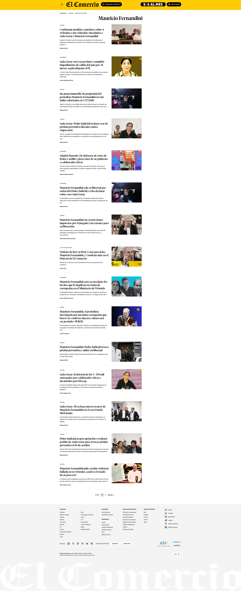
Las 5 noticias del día (66, 247)
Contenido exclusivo (65, 532)
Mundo (62, 534)
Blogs (82, 527)
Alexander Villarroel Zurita (68, 238)
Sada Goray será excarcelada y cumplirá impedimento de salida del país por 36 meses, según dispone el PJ (82, 64)
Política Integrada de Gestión (129, 526)
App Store (115, 543)
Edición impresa (85, 529)
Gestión (146, 514)
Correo (146, 517)
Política (62, 307)
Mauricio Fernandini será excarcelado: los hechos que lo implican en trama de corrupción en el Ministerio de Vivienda (83, 285)
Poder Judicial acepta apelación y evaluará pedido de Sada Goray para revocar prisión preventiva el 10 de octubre (84, 441)
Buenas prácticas (128, 517)
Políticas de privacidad (129, 522)
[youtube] (82, 543)
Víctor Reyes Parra (65, 393)
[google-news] (92, 543)
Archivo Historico (86, 524)
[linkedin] (87, 543)
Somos (62, 529)
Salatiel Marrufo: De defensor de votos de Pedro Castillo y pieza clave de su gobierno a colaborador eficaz (84, 158)
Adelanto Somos (106, 529)
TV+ (82, 519)
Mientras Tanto (106, 534)
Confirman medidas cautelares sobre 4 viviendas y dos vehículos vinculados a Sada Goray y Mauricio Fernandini (82, 32)
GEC (145, 512)
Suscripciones (106, 512)
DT (60, 527)
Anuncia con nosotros (129, 519)
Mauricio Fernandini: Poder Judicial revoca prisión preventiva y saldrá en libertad (84, 348)
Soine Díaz (63, 268)
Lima (61, 537)
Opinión (62, 524)
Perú (82, 512)
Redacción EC (64, 48)
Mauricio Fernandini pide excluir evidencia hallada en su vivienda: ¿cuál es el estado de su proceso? (84, 471)
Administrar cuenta (107, 514)
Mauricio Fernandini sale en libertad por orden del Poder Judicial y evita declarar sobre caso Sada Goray (83, 191)
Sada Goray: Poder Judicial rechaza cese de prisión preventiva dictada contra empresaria (84, 126)
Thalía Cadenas (64, 333)
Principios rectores (128, 514)
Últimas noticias (64, 514)
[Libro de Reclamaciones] (177, 543)
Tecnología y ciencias (87, 514)
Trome (145, 519)
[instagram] (78, 543)
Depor (145, 522)
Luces (82, 517)
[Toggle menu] (62, 4)
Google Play (126, 543)
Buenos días (105, 525)
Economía (63, 522)
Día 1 (103, 532)
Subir (175, 554)
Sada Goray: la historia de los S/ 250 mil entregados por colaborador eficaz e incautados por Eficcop (82, 377)
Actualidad (63, 57)
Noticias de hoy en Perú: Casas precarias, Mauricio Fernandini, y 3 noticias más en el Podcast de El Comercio (84, 255)
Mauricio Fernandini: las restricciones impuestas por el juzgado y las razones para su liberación (84, 223)
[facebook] (68, 543)
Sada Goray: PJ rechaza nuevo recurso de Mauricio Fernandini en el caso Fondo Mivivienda (83, 409)
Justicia (62, 25)
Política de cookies (128, 529)
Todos (103, 522)
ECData (62, 517)
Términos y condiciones (129, 512)
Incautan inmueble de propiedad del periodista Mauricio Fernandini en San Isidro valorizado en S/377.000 (82, 97)
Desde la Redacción (107, 527)
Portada (62, 512)
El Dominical (84, 522)
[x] (73, 543)
